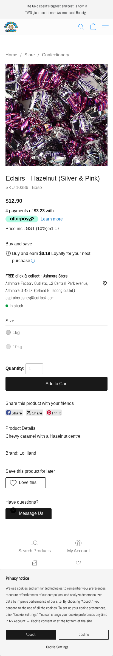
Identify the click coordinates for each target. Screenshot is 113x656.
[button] (11, 27)
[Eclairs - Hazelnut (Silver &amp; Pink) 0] (56, 115)
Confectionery (55, 55)
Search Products (34, 550)
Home (11, 55)
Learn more (52, 219)
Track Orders (34, 570)
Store (29, 55)
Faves (78, 570)
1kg (16, 332)
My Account (78, 550)
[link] (57, 645)
